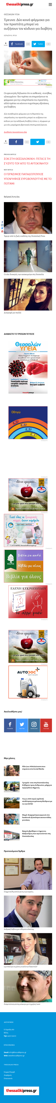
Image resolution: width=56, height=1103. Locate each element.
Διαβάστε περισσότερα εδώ (15, 132)
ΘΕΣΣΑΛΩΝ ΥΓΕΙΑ (11, 14)
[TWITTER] (2, 228)
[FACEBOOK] (2, 222)
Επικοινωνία (8, 1078)
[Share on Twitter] (37, 142)
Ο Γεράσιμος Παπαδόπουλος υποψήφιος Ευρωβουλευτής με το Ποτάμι (28, 179)
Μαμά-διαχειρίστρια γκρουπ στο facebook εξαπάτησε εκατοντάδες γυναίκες (36, 817)
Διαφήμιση (8, 1075)
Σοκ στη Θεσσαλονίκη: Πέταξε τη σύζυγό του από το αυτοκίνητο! (27, 161)
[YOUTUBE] (2, 231)
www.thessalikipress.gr (16, 1056)
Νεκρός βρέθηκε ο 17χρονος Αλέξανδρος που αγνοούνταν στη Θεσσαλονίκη (36, 833)
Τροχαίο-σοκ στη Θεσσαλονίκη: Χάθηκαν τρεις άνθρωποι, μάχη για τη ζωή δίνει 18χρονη (37, 785)
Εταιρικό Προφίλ (9, 1072)
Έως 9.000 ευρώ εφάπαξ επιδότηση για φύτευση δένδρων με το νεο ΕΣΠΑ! (37, 801)
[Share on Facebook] (16, 142)
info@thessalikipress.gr (17, 1052)
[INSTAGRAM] (2, 225)
